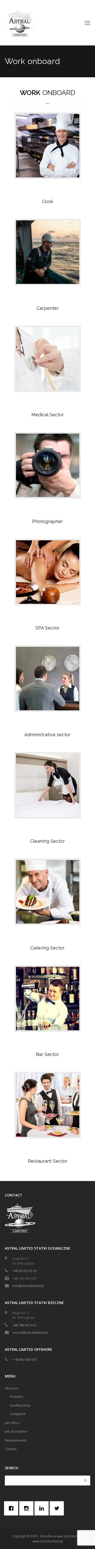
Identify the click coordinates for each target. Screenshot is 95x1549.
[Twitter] (58, 1508)
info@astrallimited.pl (28, 1285)
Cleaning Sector (47, 841)
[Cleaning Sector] (47, 785)
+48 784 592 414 (24, 1325)
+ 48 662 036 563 (24, 1359)
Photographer (47, 521)
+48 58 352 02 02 (24, 1270)
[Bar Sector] (47, 998)
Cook (47, 201)
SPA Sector (47, 628)
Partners (16, 1396)
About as (11, 1388)
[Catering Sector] (47, 891)
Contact (10, 1449)
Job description (16, 1431)
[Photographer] (47, 465)
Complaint (17, 1414)
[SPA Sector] (47, 572)
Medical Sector (47, 414)
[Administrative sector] (47, 678)
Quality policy (20, 1405)
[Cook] (47, 145)
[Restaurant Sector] (47, 1105)
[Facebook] (12, 1508)
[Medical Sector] (47, 359)
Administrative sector (47, 734)
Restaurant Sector (47, 1161)
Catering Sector (47, 947)
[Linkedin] (42, 1508)
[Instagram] (27, 1508)
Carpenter (47, 308)
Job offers (12, 1422)
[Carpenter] (47, 252)
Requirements (16, 1440)
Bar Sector (47, 1054)
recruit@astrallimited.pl (30, 1332)
